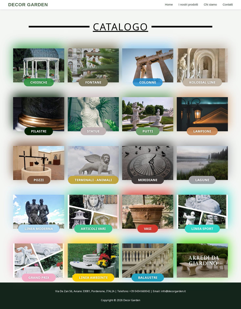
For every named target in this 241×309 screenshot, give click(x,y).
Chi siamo (210, 4)
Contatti (228, 4)
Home (169, 4)
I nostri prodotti (188, 4)
